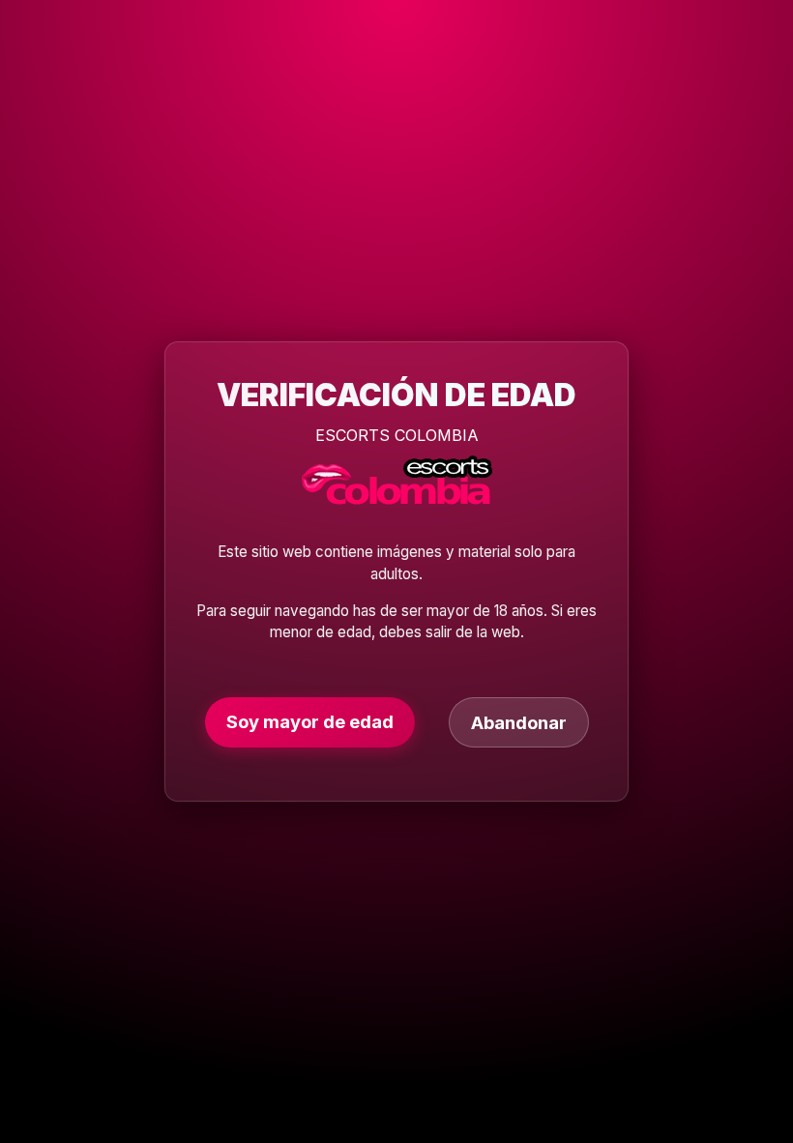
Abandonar (519, 722)
